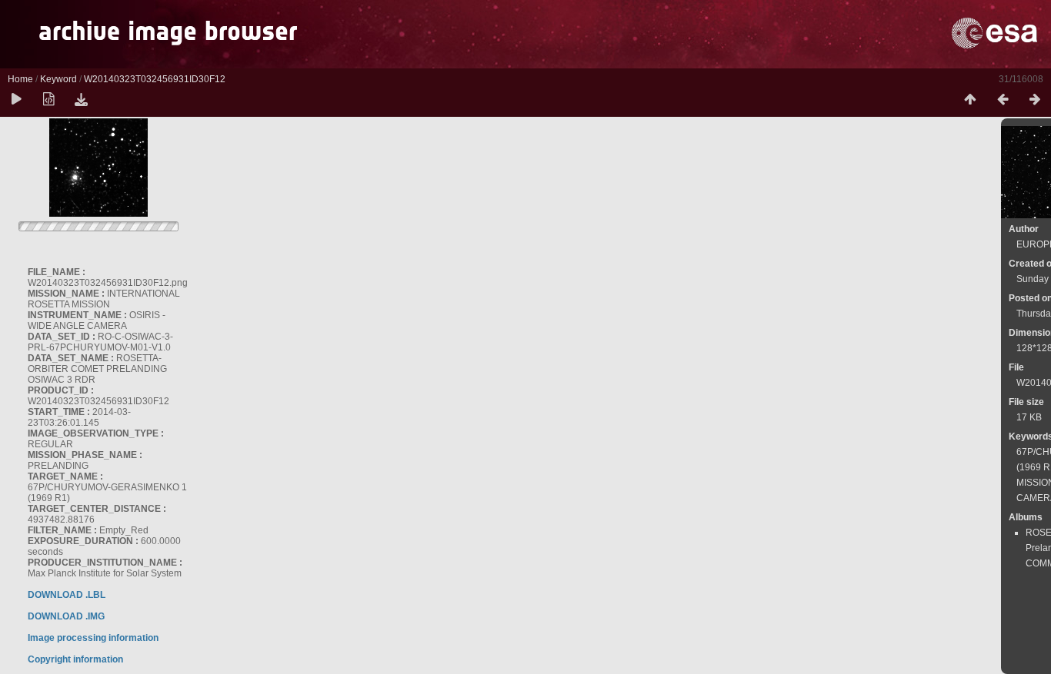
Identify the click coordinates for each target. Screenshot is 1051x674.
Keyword (58, 79)
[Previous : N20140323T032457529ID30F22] (1002, 100)
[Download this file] (81, 100)
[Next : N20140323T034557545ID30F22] (1035, 100)
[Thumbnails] (970, 100)
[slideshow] (16, 100)
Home (20, 79)
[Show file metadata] (48, 100)
